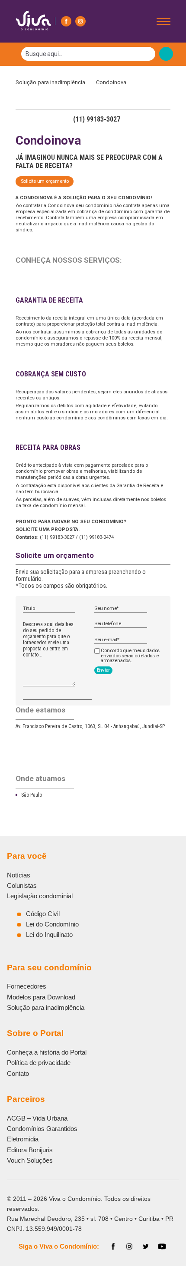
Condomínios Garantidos (42, 1128)
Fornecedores (26, 986)
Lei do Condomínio (52, 924)
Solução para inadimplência (52, 82)
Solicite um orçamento (45, 181)
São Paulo (31, 795)
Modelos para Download (41, 997)
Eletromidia (22, 1139)
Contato (18, 1073)
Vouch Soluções (30, 1160)
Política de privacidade (39, 1062)
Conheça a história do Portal (47, 1052)
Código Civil (43, 913)
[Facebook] (66, 21)
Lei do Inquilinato (49, 934)
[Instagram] (80, 21)
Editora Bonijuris (30, 1150)
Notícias (18, 875)
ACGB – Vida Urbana (37, 1118)
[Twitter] (145, 1246)
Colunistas (22, 885)
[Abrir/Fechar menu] (163, 21)
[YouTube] (162, 1246)
